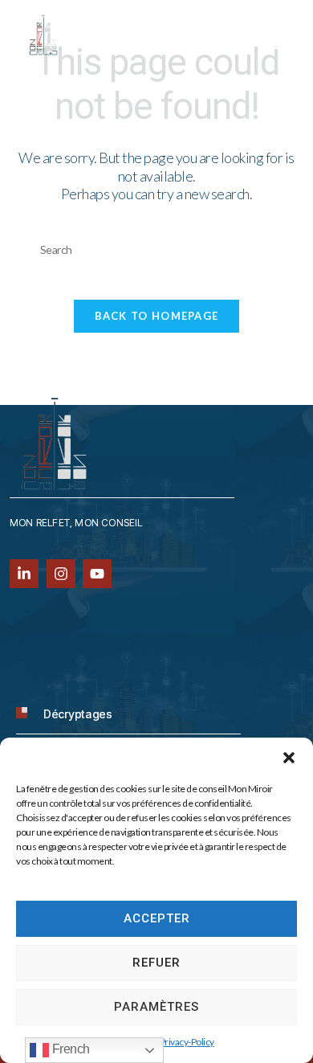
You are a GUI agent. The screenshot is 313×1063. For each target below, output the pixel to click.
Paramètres (156, 1007)
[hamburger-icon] (275, 43)
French (69, 1049)
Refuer (156, 962)
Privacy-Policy (187, 1042)
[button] (289, 758)
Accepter (157, 918)
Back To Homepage (157, 315)
